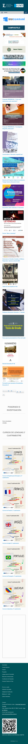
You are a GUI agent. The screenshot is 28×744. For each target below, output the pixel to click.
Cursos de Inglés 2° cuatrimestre (11, 543)
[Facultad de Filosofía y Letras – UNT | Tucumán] (14, 5)
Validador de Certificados (7, 691)
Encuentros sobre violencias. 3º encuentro (13, 207)
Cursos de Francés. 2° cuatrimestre (11, 510)
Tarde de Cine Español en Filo (10, 286)
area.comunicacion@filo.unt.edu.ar (9, 714)
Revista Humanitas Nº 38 (9, 363)
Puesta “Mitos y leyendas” (9, 233)
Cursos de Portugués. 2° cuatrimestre (12, 576)
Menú (5, 12)
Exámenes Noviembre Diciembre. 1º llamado (14, 312)
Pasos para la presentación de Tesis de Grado (14, 338)
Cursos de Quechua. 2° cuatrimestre (12, 609)
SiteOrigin (13, 741)
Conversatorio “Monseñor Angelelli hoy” (13, 154)
